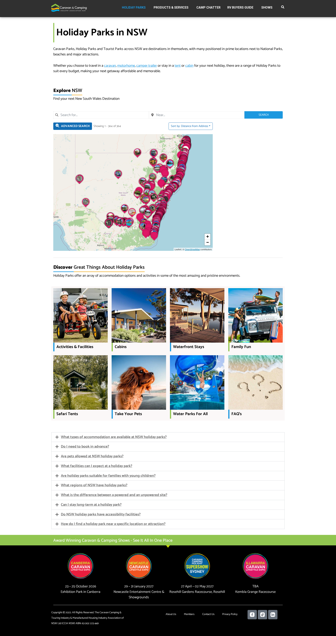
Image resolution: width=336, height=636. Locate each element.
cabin (189, 66)
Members (189, 614)
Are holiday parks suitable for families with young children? (108, 476)
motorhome (126, 66)
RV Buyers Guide (240, 7)
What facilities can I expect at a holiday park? (96, 466)
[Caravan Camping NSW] (69, 7)
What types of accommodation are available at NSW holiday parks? (114, 437)
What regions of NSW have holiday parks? (94, 485)
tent (178, 66)
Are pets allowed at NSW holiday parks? (92, 456)
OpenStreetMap (192, 249)
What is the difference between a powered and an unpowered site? (114, 495)
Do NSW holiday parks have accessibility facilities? (101, 514)
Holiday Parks (134, 7)
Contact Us (208, 614)
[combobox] (101, 115)
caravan (110, 66)
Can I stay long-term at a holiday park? (91, 505)
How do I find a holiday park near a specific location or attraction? (113, 524)
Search (264, 114)
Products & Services (171, 7)
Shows (266, 7)
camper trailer (146, 66)
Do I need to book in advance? (85, 447)
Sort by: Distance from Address (189, 126)
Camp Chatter (208, 7)
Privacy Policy (229, 614)
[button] (283, 8)
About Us (171, 614)
